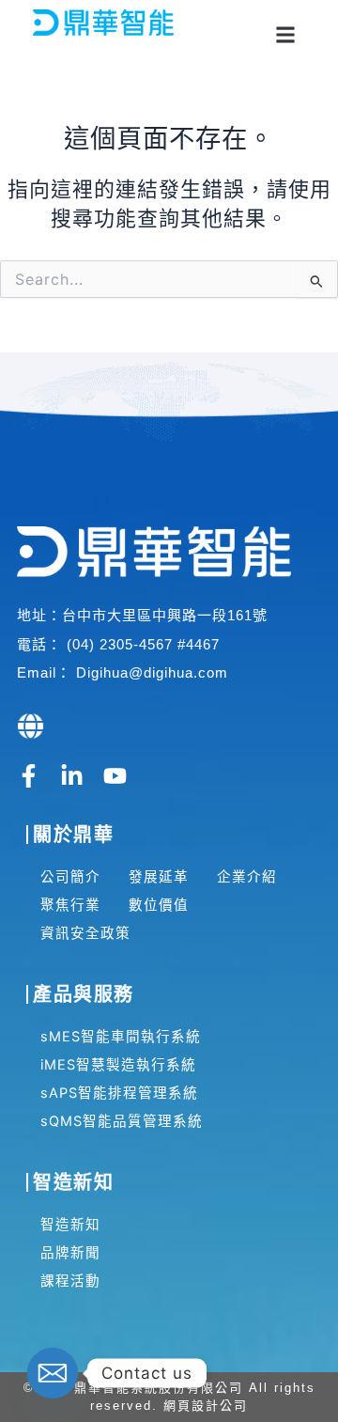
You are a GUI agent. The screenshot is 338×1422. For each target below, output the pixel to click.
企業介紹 (247, 876)
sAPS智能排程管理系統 (119, 1093)
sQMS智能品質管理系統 (121, 1121)
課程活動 (70, 1281)
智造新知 (70, 1224)
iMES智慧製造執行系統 (118, 1064)
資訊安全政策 (85, 933)
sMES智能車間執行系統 (120, 1036)
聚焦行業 (70, 905)
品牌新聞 (70, 1252)
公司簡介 (70, 876)
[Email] (52, 1373)
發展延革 (159, 876)
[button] (284, 34)
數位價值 (159, 905)
